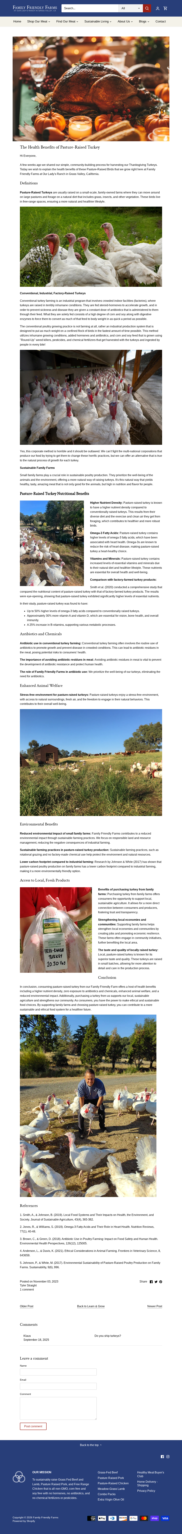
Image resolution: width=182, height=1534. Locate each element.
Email (23, 1379)
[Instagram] (167, 1456)
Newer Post (154, 1306)
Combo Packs (107, 1494)
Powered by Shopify (24, 1521)
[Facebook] (162, 1456)
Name (23, 1365)
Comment (25, 1394)
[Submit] (147, 8)
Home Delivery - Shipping (147, 1483)
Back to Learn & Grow (91, 1306)
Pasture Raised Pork (111, 1477)
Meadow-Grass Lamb (111, 1488)
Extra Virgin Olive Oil (111, 1499)
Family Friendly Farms (45, 1517)
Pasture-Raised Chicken (113, 1483)
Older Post (26, 1306)
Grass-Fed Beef (108, 1472)
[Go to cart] (165, 8)
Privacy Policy (146, 1490)
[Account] (158, 8)
